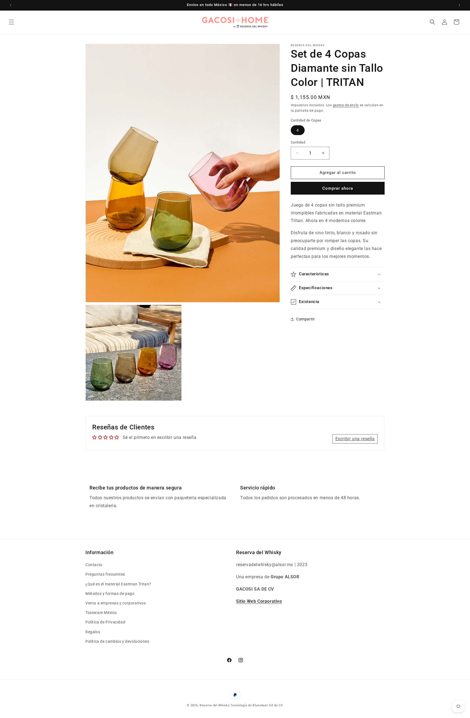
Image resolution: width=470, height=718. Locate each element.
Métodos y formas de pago (109, 593)
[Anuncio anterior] (11, 5)
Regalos (92, 632)
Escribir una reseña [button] (355, 438)
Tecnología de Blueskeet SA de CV (256, 705)
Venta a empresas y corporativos (115, 603)
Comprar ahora (337, 188)
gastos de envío (346, 105)
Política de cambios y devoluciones (117, 641)
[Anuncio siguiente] (459, 5)
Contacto (94, 565)
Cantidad (298, 142)
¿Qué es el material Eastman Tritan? (118, 584)
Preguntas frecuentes (105, 574)
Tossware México (101, 613)
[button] (11, 22)
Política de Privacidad (105, 622)
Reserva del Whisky (215, 705)
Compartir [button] (305, 319)
